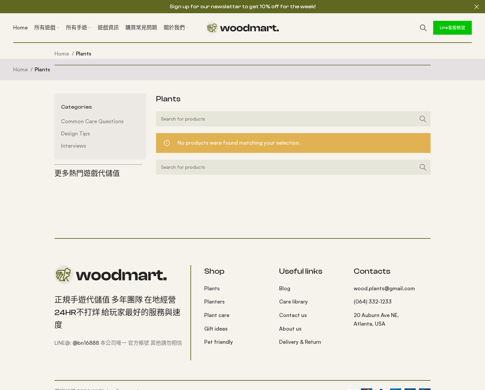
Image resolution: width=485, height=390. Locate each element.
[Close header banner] (477, 6)
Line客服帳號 (452, 27)
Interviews (73, 145)
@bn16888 (86, 342)
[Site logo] (242, 27)
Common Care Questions (92, 121)
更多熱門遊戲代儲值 (87, 173)
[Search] (423, 27)
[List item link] (236, 288)
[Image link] (110, 273)
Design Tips (75, 133)
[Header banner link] (232, 6)
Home (62, 53)
